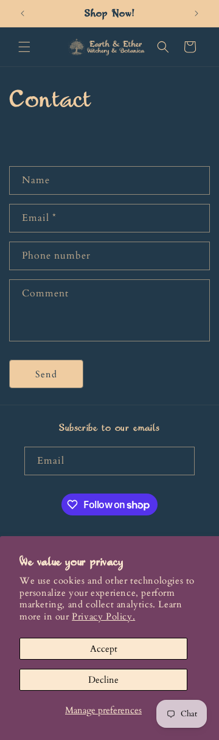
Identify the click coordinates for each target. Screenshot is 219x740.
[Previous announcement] (22, 13)
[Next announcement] (196, 13)
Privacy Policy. (103, 616)
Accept (103, 649)
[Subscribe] (180, 461)
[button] (24, 46)
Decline (103, 680)
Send (46, 374)
